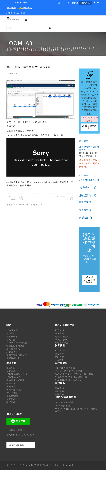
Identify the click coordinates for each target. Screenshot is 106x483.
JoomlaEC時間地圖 (17, 342)
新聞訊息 (11, 399)
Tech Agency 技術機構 (89, 119)
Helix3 (59, 360)
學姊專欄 (59, 388)
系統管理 (11, 371)
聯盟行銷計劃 (13, 358)
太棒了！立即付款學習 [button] (89, 280)
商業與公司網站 (63, 336)
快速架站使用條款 (15, 346)
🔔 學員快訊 (25, 7)
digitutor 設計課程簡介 (68, 380)
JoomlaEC (12, 330)
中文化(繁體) (13, 396)
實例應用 (11, 386)
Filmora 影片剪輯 (65, 368)
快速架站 (11, 368)
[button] (60, 2)
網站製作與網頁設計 (16, 380)
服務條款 (11, 333)
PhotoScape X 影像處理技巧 (71, 377)
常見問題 (11, 339)
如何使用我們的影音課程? (89, 148)
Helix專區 (12, 392)
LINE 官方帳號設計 (65, 402)
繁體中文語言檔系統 (16, 355)
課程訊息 (11, 402)
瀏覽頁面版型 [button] (90, 127)
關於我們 (11, 7)
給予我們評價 (13, 349)
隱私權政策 (12, 336)
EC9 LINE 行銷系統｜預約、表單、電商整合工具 (76, 409)
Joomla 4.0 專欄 (15, 13)
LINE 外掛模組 (62, 405)
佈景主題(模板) (14, 389)
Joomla (59, 330)
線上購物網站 (62, 339)
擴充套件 (59, 333)
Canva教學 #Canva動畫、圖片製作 (74, 374)
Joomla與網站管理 (16, 374)
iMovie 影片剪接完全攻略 (68, 371)
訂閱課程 (85, 3)
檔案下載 (59, 391)
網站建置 (59, 357)
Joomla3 (11, 73)
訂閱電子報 (12, 352)
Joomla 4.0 (13, 377)
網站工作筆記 (62, 342)
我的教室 (73, 2)
